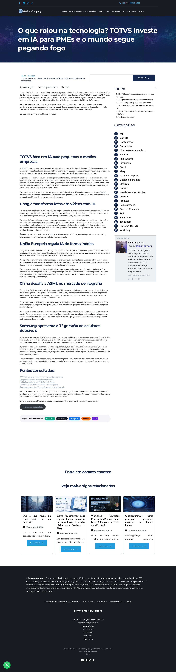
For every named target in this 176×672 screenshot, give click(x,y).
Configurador (124, 142)
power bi (88, 635)
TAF (119, 213)
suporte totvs (88, 626)
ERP (141, 578)
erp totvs (88, 632)
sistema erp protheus (88, 622)
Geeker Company (127, 175)
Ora (95, 418)
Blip (119, 133)
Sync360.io (108, 649)
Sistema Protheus (127, 209)
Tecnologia (123, 221)
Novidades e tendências (130, 192)
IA (93, 204)
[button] (7, 665)
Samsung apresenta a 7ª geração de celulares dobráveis (42, 387)
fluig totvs (88, 639)
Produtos (122, 200)
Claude (86, 418)
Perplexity (62, 418)
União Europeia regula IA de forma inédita (37, 382)
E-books (121, 154)
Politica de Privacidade (88, 651)
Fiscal (120, 167)
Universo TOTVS (126, 226)
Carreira (121, 137)
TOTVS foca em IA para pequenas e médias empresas (41, 377)
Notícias (121, 188)
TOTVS (24, 168)
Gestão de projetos (127, 179)
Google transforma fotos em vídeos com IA (37, 379)
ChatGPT (49, 418)
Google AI (74, 418)
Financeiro (123, 163)
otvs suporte (88, 629)
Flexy (120, 171)
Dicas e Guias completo (130, 150)
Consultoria (123, 146)
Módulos (122, 184)
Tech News (123, 217)
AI (101, 210)
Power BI (122, 196)
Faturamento (124, 158)
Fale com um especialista (33, 407)
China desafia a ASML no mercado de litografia (39, 384)
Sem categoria (125, 205)
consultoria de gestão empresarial (88, 619)
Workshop (123, 230)
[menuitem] (79, 11)
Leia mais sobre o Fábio (139, 275)
